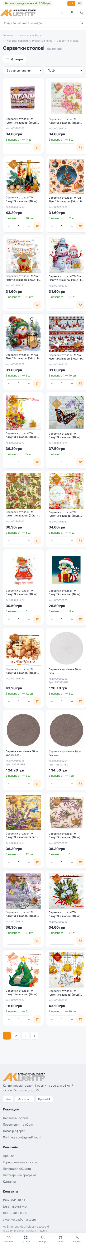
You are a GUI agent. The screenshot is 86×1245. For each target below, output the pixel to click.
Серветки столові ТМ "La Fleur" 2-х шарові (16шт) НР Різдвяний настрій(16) (23, 280)
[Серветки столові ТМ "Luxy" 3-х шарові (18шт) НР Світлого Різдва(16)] (66, 969)
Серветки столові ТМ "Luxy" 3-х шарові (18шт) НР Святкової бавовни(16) (65, 916)
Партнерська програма (20, 1175)
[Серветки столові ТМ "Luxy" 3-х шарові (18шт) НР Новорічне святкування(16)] (23, 176)
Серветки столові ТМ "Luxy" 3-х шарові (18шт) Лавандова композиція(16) (23, 916)
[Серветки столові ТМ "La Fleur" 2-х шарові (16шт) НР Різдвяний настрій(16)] (23, 255)
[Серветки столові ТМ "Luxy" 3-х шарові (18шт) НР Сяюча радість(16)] (23, 969)
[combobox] (38, 23)
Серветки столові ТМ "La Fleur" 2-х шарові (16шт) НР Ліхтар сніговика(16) (23, 358)
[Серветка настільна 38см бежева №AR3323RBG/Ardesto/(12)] (66, 730)
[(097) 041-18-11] (62, 12)
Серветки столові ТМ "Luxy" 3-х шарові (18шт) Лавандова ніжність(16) (64, 837)
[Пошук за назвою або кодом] (81, 23)
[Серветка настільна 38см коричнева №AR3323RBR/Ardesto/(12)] (23, 730)
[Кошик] (81, 12)
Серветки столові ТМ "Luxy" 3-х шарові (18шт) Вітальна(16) (64, 516)
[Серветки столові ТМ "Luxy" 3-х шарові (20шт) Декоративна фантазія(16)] (23, 491)
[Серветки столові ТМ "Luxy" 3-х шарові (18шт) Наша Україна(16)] (23, 412)
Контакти (9, 1181)
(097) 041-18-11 (14, 1200)
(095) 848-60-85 (15, 1213)
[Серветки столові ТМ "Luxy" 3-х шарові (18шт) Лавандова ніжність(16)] (66, 812)
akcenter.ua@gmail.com (19, 1219)
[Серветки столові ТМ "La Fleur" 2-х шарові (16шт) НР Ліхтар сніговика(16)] (23, 333)
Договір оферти (14, 1131)
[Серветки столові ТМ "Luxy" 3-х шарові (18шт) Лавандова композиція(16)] (23, 891)
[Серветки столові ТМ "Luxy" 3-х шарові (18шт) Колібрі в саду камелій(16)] (66, 98)
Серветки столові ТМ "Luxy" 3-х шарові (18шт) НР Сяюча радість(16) (21, 994)
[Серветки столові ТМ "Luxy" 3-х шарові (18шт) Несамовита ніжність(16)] (66, 412)
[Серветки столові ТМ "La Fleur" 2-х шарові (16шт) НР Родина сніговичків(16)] (66, 255)
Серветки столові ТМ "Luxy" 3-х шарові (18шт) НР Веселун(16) (64, 594)
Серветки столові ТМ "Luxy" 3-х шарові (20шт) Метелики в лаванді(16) (22, 837)
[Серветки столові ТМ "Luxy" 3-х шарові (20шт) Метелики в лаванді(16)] (23, 812)
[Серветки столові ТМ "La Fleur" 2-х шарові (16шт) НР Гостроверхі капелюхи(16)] (66, 334)
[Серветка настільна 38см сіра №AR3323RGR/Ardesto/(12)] (66, 648)
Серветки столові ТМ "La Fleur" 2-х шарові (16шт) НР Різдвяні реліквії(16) (66, 201)
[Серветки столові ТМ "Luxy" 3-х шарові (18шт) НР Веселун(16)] (66, 569)
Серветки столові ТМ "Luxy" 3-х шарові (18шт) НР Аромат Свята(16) (21, 673)
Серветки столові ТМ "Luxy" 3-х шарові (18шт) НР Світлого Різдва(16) (64, 994)
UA (71, 3)
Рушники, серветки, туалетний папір (28, 40)
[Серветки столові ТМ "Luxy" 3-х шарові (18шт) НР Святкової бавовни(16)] (66, 891)
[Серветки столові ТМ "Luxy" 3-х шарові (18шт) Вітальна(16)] (66, 491)
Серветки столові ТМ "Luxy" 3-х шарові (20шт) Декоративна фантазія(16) (23, 515)
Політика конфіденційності (21, 1137)
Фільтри (17, 59)
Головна (8, 35)
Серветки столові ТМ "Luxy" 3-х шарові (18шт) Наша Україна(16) (21, 437)
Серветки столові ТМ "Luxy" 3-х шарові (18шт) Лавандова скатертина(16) (23, 122)
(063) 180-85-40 (15, 1206)
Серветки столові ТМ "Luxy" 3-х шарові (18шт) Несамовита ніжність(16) (65, 437)
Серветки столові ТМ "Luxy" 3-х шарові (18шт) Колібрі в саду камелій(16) (65, 123)
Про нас (8, 1156)
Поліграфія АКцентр (17, 1168)
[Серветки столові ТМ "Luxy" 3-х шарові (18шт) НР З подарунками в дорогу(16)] (23, 569)
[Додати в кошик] (37, 147)
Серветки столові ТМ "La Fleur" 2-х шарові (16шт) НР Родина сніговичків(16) (66, 280)
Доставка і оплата (16, 1118)
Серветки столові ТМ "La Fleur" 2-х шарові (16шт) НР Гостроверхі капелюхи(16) (66, 358)
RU (79, 3)
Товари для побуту (29, 35)
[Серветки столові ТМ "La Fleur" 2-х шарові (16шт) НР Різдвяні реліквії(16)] (66, 176)
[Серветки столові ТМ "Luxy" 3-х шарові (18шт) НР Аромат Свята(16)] (23, 648)
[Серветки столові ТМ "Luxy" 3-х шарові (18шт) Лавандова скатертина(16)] (23, 97)
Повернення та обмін (18, 1124)
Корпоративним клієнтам (21, 1162)
